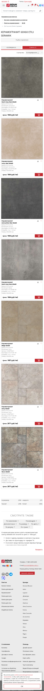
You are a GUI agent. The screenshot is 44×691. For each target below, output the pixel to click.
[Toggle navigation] (4, 5)
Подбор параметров (22, 40)
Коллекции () (11, 47)
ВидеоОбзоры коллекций (31, 668)
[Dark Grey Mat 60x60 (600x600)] (22, 77)
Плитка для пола (6, 596)
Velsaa (25, 623)
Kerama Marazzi (27, 586)
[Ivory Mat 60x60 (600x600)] (22, 138)
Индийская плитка (7, 610)
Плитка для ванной (7, 589)
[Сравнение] (28, 5)
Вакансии (4, 665)
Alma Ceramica (27, 606)
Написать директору (29, 661)
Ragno (24, 634)
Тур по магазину (28, 665)
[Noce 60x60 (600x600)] (22, 447)
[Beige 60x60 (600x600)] (22, 321)
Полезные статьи (28, 651)
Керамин (25, 620)
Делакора (26, 596)
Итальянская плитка (8, 606)
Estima (25, 610)
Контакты (4, 648)
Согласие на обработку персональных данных (9, 669)
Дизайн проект (27, 648)
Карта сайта (26, 658)
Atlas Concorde (27, 613)
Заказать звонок (27, 573)
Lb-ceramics (26, 617)
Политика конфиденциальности (11, 661)
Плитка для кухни (7, 599)
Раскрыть (38, 549)
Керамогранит (6, 593)
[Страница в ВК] (7, 574)
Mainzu (25, 630)
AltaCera (25, 603)
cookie (16, 675)
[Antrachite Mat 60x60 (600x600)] (22, 198)
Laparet (25, 593)
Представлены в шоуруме (30, 672)
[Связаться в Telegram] (40, 5)
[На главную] (11, 5)
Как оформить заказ (29, 654)
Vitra (24, 627)
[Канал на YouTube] (3, 574)
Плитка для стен (6, 603)
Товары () (32, 47)
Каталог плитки (6, 586)
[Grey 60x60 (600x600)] (22, 384)
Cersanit (25, 599)
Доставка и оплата (7, 654)
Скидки (4, 658)
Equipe (25, 637)
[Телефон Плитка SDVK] (38, 5)
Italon (24, 589)
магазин (4, 1)
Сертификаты (6, 651)
